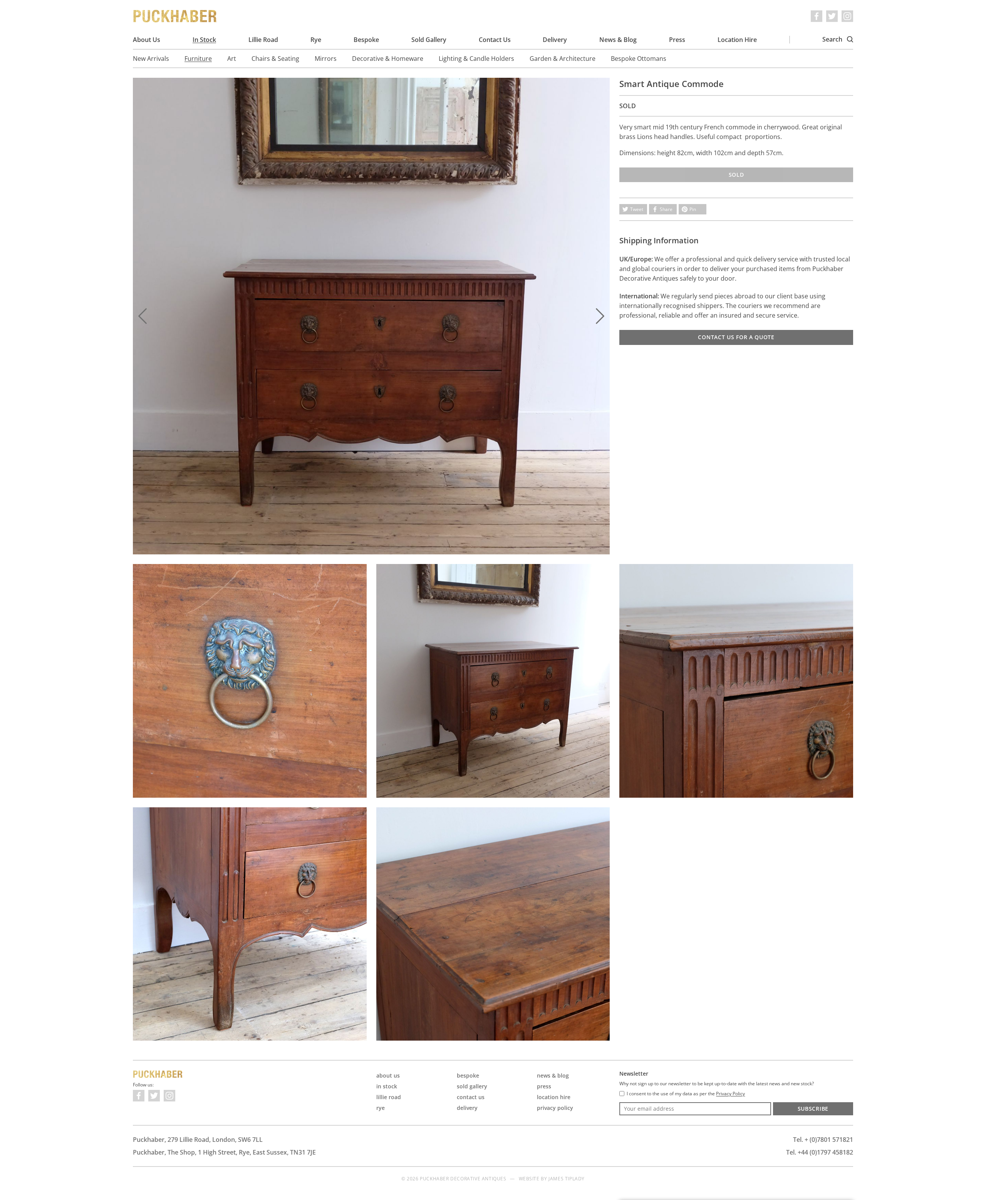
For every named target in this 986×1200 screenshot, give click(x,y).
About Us (146, 39)
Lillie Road (263, 39)
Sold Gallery (428, 39)
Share (666, 209)
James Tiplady (566, 1178)
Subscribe (813, 1108)
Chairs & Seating (275, 58)
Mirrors (326, 58)
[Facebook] (816, 16)
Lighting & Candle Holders (476, 58)
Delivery (555, 39)
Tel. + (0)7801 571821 (823, 1139)
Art (231, 58)
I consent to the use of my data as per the (686, 1094)
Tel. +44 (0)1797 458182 (819, 1152)
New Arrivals (151, 58)
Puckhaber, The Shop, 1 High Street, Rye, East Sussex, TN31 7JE (224, 1152)
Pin (692, 209)
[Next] (600, 316)
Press (677, 39)
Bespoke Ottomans (638, 58)
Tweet (636, 209)
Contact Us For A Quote (736, 337)
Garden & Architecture (562, 58)
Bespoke (366, 39)
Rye (315, 39)
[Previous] (142, 316)
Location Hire (737, 39)
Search (833, 39)
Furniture (198, 58)
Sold (736, 174)
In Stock (204, 39)
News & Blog (618, 39)
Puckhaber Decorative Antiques (175, 16)
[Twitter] (832, 16)
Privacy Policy (555, 1107)
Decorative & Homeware (387, 58)
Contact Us (495, 39)
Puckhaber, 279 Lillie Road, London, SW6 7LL (198, 1139)
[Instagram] (847, 16)
